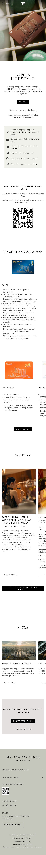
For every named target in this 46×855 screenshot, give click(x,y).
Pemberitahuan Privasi (22, 838)
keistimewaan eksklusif (23, 117)
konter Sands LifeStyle (22, 200)
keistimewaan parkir (26, 153)
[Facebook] (7, 806)
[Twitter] (16, 806)
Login (33, 110)
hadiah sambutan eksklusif (28, 158)
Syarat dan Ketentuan (23, 729)
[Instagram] (3, 806)
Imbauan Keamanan (22, 841)
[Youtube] (11, 806)
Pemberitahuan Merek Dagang (22, 835)
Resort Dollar (23, 139)
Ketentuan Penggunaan (23, 844)
